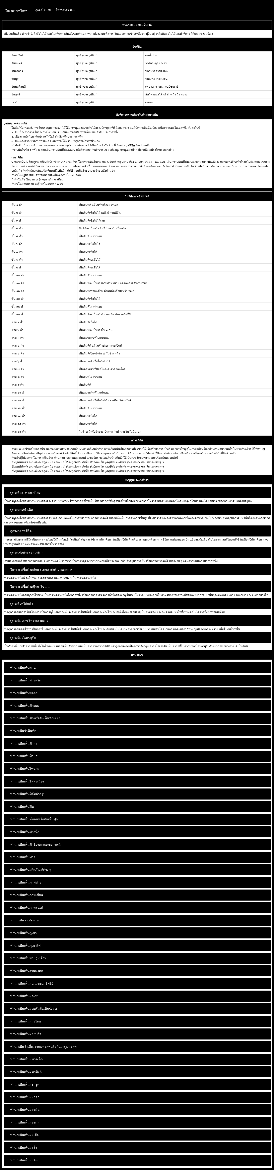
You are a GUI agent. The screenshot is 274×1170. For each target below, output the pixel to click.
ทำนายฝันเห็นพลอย (24, 693)
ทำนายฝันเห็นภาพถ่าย (25, 882)
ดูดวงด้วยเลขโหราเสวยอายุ (29, 620)
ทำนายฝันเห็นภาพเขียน (26, 895)
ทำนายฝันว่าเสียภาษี (24, 920)
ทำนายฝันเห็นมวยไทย (25, 1021)
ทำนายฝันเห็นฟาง (22, 857)
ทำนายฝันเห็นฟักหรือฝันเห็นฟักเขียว (35, 718)
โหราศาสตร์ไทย (15, 10)
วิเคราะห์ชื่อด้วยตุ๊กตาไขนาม (30, 586)
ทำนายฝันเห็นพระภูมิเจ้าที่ (28, 958)
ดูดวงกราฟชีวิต (20, 531)
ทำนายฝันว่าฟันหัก (23, 731)
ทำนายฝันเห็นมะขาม (25, 1122)
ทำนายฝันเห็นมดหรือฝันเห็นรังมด (33, 1008)
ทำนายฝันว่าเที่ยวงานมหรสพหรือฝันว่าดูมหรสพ (43, 1046)
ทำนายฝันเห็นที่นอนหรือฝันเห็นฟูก (34, 819)
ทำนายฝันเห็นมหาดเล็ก (26, 1059)
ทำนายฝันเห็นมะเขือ (24, 1135)
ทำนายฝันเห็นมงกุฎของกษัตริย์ (31, 983)
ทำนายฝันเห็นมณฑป (24, 996)
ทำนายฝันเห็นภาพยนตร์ (27, 907)
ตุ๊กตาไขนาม (43, 10)
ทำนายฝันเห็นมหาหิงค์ (26, 1072)
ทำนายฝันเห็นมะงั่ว (23, 1147)
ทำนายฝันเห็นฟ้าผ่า (23, 743)
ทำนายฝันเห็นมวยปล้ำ (25, 1034)
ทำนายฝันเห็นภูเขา (23, 933)
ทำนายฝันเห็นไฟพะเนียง (27, 781)
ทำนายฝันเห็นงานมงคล (26, 971)
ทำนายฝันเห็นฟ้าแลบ (25, 756)
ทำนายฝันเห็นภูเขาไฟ (25, 945)
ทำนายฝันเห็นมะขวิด (25, 1109)
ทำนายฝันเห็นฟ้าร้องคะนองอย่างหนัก (36, 844)
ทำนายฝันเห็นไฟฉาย (24, 768)
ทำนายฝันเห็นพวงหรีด (25, 680)
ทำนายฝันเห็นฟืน (22, 806)
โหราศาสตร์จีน (65, 10)
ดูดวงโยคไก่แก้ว (21, 603)
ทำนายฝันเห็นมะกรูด (24, 1084)
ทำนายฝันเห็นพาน (23, 667)
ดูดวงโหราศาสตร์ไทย (25, 492)
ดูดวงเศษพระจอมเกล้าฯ (26, 552)
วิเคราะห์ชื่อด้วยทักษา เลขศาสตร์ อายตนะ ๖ (41, 569)
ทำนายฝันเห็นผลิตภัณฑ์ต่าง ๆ (30, 869)
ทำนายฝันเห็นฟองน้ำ (24, 832)
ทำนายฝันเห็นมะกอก (25, 1097)
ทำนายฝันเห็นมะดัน (24, 1160)
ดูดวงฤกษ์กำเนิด (21, 509)
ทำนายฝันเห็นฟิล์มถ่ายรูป (27, 794)
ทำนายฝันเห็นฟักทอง (25, 705)
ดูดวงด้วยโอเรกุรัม (23, 637)
